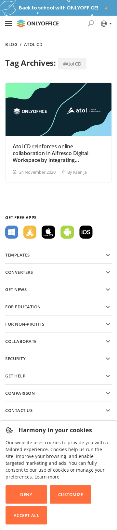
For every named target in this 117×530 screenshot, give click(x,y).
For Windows (11, 232)
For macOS (48, 232)
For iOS (86, 232)
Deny (26, 494)
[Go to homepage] (37, 23)
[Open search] (91, 23)
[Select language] (106, 23)
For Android (67, 232)
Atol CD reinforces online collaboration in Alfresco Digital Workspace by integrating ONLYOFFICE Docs (50, 153)
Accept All (26, 515)
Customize (70, 494)
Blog (11, 44)
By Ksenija (77, 172)
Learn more (46, 477)
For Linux (29, 232)
